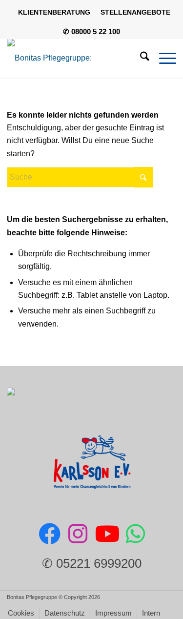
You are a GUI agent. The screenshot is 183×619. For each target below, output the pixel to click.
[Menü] (162, 58)
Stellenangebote (135, 12)
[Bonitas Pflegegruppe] (74, 58)
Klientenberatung (54, 12)
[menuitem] (54, 12)
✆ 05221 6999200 (92, 563)
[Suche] (139, 58)
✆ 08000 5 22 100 (91, 31)
